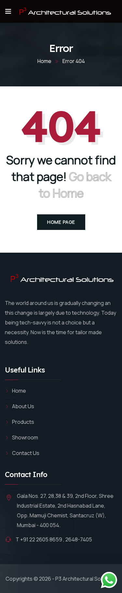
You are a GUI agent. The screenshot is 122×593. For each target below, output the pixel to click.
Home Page (61, 222)
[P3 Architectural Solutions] (64, 11)
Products (23, 421)
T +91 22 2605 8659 (39, 539)
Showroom (25, 437)
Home (44, 61)
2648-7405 (78, 539)
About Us (23, 406)
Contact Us (25, 453)
